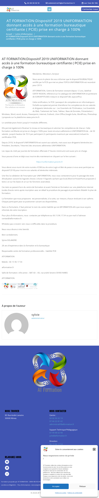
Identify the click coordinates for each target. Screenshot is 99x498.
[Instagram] (7, 474)
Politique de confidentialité (74, 492)
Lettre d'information (24, 34)
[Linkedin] (7, 468)
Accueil (9, 34)
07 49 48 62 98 (56, 432)
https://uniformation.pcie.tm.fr (49, 162)
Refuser (82, 486)
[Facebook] (7, 462)
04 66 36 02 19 (56, 418)
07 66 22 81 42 (56, 421)
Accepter (55, 486)
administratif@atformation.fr (62, 424)
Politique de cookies (60, 492)
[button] (94, 449)
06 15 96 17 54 (56, 444)
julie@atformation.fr (58, 435)
